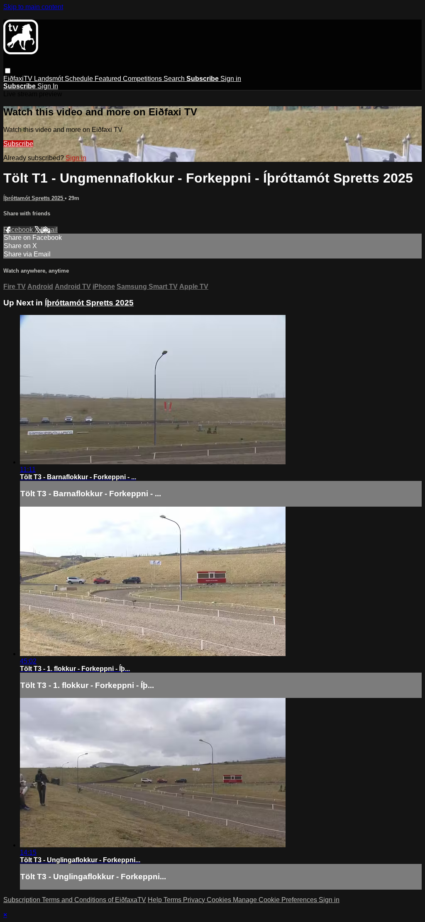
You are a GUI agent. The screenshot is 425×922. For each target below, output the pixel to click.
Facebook (18, 229)
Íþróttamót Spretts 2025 (34, 198)
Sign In (47, 86)
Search (175, 78)
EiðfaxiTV (18, 78)
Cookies (220, 899)
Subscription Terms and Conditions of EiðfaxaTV (74, 899)
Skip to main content (33, 6)
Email (49, 229)
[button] (7, 70)
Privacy (195, 899)
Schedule (80, 78)
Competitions (143, 78)
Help (156, 899)
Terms (173, 899)
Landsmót (49, 78)
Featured (109, 78)
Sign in (230, 78)
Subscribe (18, 143)
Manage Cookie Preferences (276, 899)
